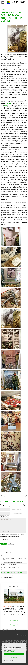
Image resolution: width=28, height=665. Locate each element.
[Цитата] (5, 516)
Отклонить (14, 657)
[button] (17, 38)
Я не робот (5, 539)
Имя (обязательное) (16, 509)
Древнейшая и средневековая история (13, 562)
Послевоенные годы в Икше (10, 575)
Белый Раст (7, 105)
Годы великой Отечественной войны (12, 572)
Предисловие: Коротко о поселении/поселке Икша (14, 559)
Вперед (24, 496)
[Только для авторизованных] (3, 516)
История (14, 620)
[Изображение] (1, 516)
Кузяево (9, 103)
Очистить (11, 543)
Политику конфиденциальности (9, 650)
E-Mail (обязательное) (17, 513)
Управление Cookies (9, 660)
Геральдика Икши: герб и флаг (10, 580)
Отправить (3, 543)
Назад (3, 496)
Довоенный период (8, 570)
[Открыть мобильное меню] (2, 2)
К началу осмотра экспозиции (10, 555)
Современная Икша (8, 577)
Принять (14, 654)
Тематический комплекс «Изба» (11, 567)
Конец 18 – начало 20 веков (9, 564)
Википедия (14, 625)
